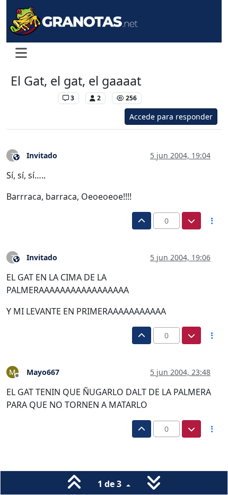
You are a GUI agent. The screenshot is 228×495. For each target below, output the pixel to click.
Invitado (42, 155)
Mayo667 (43, 372)
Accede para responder (171, 117)
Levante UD (31, 98)
